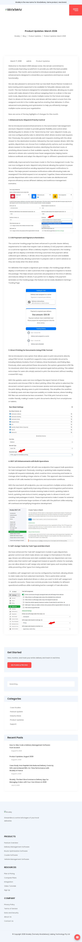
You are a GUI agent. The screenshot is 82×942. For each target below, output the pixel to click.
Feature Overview (11, 843)
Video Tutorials (10, 886)
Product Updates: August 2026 (21, 756)
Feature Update (16, 711)
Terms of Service (11, 908)
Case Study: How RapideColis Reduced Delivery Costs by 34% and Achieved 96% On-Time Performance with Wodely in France (31, 768)
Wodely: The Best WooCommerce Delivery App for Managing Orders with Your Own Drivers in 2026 (29, 780)
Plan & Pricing (9, 873)
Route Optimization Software (16, 851)
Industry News (15, 716)
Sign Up (7, 890)
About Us (7, 917)
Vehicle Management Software (16, 859)
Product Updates (43, 61)
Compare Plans (10, 878)
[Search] (72, 683)
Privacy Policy (9, 904)
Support (13, 724)
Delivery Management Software (16, 847)
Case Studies (15, 707)
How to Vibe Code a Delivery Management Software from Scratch (30, 746)
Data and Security (11, 913)
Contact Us (8, 921)
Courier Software (11, 855)
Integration (8, 882)
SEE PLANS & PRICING (19, 665)
